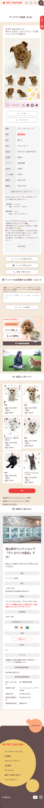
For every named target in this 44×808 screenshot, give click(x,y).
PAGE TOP (36, 726)
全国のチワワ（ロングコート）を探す (16, 501)
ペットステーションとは (13, 751)
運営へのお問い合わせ (12, 775)
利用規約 (8, 756)
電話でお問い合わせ (24, 272)
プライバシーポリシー (12, 761)
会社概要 (8, 766)
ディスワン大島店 (21, 17)
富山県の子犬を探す (10, 504)
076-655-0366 (14, 601)
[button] (1, 806)
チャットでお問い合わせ (23, 259)
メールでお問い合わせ (24, 265)
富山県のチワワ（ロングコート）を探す (17, 498)
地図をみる (22, 639)
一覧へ (22, 491)
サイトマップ (9, 770)
